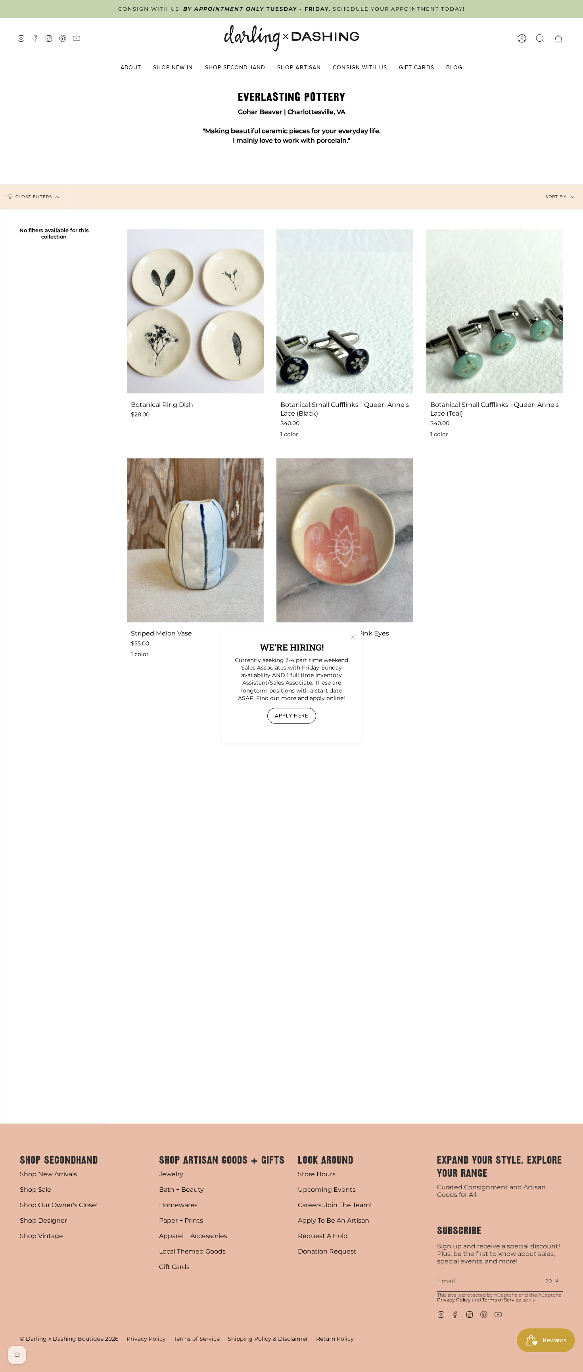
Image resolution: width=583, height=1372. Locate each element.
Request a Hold (323, 1236)
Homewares (178, 1205)
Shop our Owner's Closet (59, 1205)
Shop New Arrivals (48, 1174)
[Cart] (558, 38)
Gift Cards (174, 1267)
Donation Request (327, 1251)
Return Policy (335, 1338)
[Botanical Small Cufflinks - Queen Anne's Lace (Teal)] (494, 311)
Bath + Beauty (181, 1189)
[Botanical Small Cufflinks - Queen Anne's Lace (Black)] (344, 311)
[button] (131, 68)
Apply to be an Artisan (333, 1220)
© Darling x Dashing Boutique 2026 (69, 1338)
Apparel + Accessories (193, 1236)
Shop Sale (35, 1189)
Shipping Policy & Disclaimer (268, 1338)
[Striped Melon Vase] (195, 540)
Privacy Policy (454, 1300)
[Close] (353, 637)
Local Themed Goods (192, 1251)
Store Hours (317, 1174)
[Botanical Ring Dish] (195, 311)
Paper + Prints (181, 1220)
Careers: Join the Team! (335, 1205)
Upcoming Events (327, 1189)
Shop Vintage (41, 1236)
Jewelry (171, 1174)
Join (552, 1281)
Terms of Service (501, 1300)
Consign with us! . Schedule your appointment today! (291, 9)
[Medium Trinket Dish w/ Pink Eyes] (344, 540)
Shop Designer (43, 1220)
